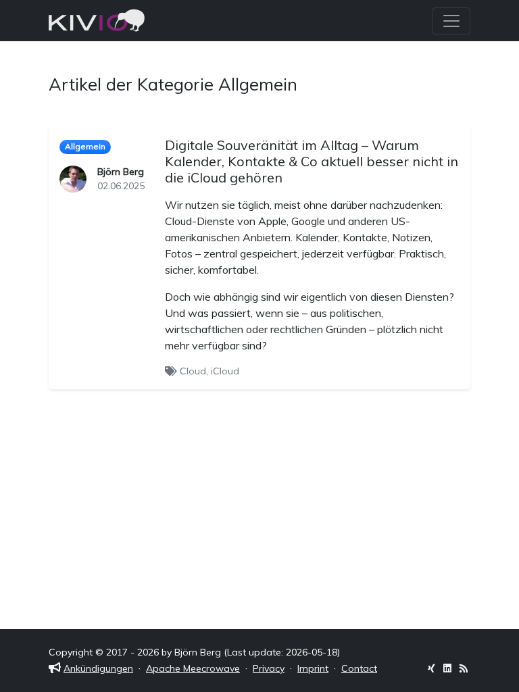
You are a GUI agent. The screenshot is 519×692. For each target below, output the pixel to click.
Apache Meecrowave (193, 668)
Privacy (269, 668)
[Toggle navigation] (451, 20)
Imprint (312, 668)
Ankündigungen (98, 668)
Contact (359, 668)
